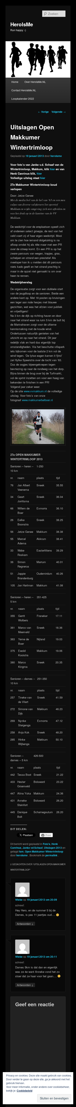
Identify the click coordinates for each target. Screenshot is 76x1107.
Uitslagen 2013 (53, 848)
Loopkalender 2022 (22, 98)
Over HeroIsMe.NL (35, 82)
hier (52, 169)
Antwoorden (25, 923)
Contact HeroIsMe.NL (23, 90)
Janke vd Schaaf (33, 848)
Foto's (46, 844)
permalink (51, 855)
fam (21, 851)
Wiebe (19, 900)
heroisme (56, 156)
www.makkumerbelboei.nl (37, 400)
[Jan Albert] (37, 444)
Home (14, 82)
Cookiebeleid (24, 1090)
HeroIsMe (21, 24)
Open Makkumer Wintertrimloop (44, 851)
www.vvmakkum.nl (35, 391)
